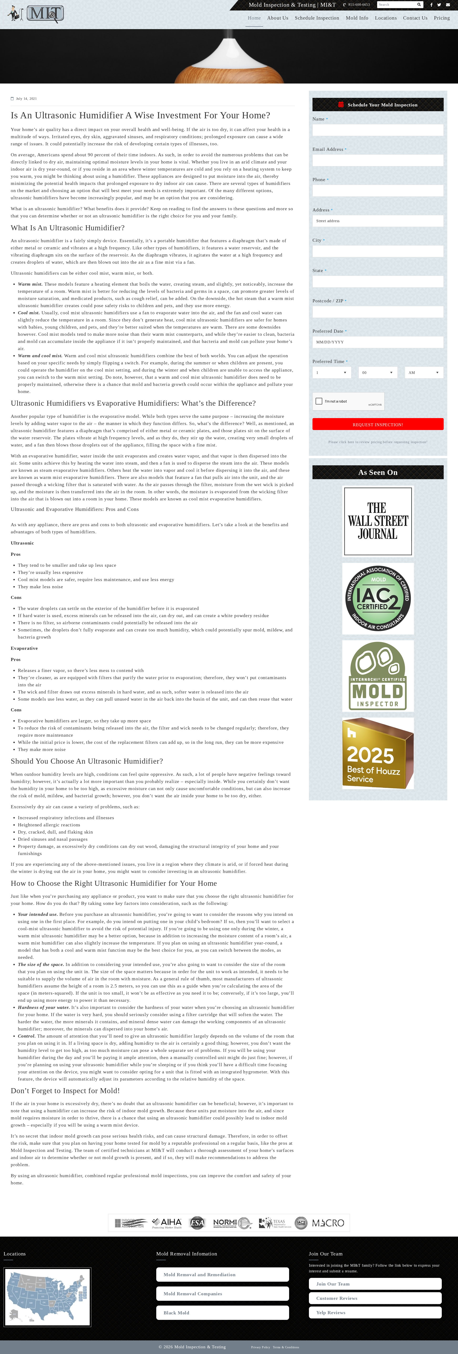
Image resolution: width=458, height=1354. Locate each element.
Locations (386, 18)
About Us (277, 18)
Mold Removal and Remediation (199, 1274)
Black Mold (176, 1312)
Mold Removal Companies (193, 1293)
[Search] (419, 4)
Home (254, 18)
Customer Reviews (337, 1298)
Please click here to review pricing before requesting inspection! (377, 442)
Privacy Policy (260, 1347)
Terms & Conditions (286, 1347)
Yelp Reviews (331, 1312)
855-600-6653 (359, 4)
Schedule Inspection (317, 18)
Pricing (442, 18)
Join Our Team (333, 1283)
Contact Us (415, 18)
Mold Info (357, 18)
